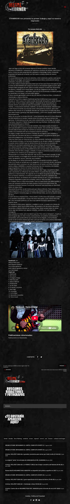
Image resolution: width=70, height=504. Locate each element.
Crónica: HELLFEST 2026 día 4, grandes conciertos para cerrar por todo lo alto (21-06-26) (32, 454)
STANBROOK (19, 70)
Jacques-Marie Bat (36, 29)
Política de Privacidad (38, 496)
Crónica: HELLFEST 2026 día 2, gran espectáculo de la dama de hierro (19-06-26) (30, 479)
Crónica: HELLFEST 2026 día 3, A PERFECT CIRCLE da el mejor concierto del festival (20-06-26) (33, 464)
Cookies (27, 496)
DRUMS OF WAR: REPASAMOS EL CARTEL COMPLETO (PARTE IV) (24, 450)
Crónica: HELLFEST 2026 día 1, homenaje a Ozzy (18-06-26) (23, 484)
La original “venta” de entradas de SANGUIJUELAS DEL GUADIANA (25, 460)
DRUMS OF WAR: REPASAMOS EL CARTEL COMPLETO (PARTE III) (24, 475)
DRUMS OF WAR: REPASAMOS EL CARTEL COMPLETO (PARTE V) (24, 445)
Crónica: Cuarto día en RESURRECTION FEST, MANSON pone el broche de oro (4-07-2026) (32, 488)
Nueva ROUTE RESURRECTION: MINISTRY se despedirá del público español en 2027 (30, 470)
